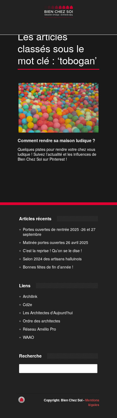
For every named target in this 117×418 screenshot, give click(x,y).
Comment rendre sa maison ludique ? (56, 140)
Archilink (30, 296)
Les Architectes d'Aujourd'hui (48, 312)
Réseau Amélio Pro (39, 329)
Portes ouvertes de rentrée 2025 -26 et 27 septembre (59, 232)
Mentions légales (92, 402)
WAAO (28, 337)
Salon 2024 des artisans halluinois (52, 258)
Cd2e (27, 304)
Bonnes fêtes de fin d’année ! (48, 267)
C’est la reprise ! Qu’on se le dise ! (52, 250)
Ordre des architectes (41, 321)
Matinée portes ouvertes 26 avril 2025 (55, 242)
